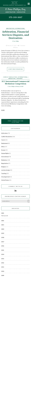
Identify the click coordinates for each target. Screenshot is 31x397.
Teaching (19, 78)
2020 (2, 229)
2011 (2, 267)
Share (16, 47)
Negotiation (4, 163)
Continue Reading (15, 69)
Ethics (3, 146)
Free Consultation (15, 121)
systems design (5, 170)
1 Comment (22, 45)
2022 (2, 220)
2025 (2, 213)
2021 (2, 225)
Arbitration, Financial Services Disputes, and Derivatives (15, 34)
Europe (3, 150)
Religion (3, 166)
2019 (2, 233)
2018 (2, 237)
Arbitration (10, 28)
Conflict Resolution (10, 77)
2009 (2, 275)
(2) (4, 215)
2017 (2, 241)
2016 (2, 246)
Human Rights (5, 153)
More (3, 110)
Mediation (12, 78)
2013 (2, 258)
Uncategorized (5, 176)
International (20, 28)
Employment (4, 143)
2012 (2, 263)
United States (5, 180)
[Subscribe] (29, 201)
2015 (2, 250)
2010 (2, 271)
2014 (2, 254)
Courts (3, 140)
